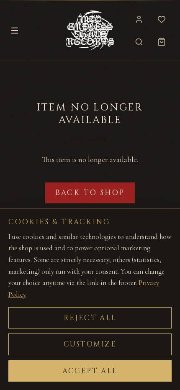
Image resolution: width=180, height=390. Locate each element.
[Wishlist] (161, 19)
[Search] (139, 41)
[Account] (139, 19)
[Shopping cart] (161, 41)
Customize (90, 344)
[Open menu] (14, 30)
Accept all (90, 371)
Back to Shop (90, 193)
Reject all (90, 318)
